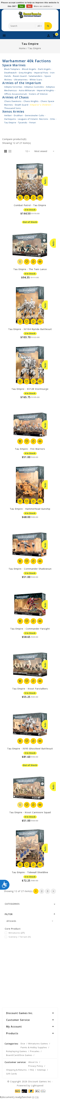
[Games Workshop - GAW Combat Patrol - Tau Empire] (30, 181)
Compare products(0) (14, 139)
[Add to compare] (33, 198)
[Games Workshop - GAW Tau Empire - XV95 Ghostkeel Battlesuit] (30, 724)
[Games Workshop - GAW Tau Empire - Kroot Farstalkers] (30, 664)
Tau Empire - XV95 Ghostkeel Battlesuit (30, 748)
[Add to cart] (20, 198)
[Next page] (53, 891)
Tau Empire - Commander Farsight (30, 628)
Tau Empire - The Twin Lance (30, 269)
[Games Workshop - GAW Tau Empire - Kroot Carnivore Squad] (30, 788)
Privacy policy (35, 1066)
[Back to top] (54, 1091)
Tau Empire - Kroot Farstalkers (30, 688)
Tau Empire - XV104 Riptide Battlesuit (30, 329)
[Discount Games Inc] (30, 15)
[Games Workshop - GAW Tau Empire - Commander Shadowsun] (30, 544)
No (29, 6)
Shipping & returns (16, 1069)
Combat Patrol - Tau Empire (30, 205)
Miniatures (17, 932)
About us (33, 1062)
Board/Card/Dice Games (19, 1055)
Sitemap (41, 1069)
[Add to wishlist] (27, 198)
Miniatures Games (38, 1043)
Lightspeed (37, 1085)
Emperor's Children (40, 105)
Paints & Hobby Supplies (34, 1047)
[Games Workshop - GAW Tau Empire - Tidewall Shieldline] (30, 848)
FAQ (32, 1069)
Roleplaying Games (16, 1051)
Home (22, 48)
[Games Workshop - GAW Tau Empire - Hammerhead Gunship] (30, 484)
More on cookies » (43, 6)
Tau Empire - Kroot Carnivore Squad (30, 812)
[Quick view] (40, 198)
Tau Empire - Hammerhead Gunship (30, 508)
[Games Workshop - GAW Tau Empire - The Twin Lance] (30, 245)
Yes (21, 6)
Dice (23, 1043)
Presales (35, 1051)
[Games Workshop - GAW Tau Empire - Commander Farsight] (30, 604)
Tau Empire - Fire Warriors (30, 448)
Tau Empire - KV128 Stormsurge (30, 388)
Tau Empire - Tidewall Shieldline (30, 872)
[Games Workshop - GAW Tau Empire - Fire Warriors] (30, 425)
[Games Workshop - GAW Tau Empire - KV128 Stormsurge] (30, 365)
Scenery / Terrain (20, 936)
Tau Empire (34, 48)
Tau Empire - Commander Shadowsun (30, 568)
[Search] (48, 26)
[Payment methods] (17, 1091)
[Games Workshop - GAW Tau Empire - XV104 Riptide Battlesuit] (30, 305)
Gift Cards (11, 1073)
